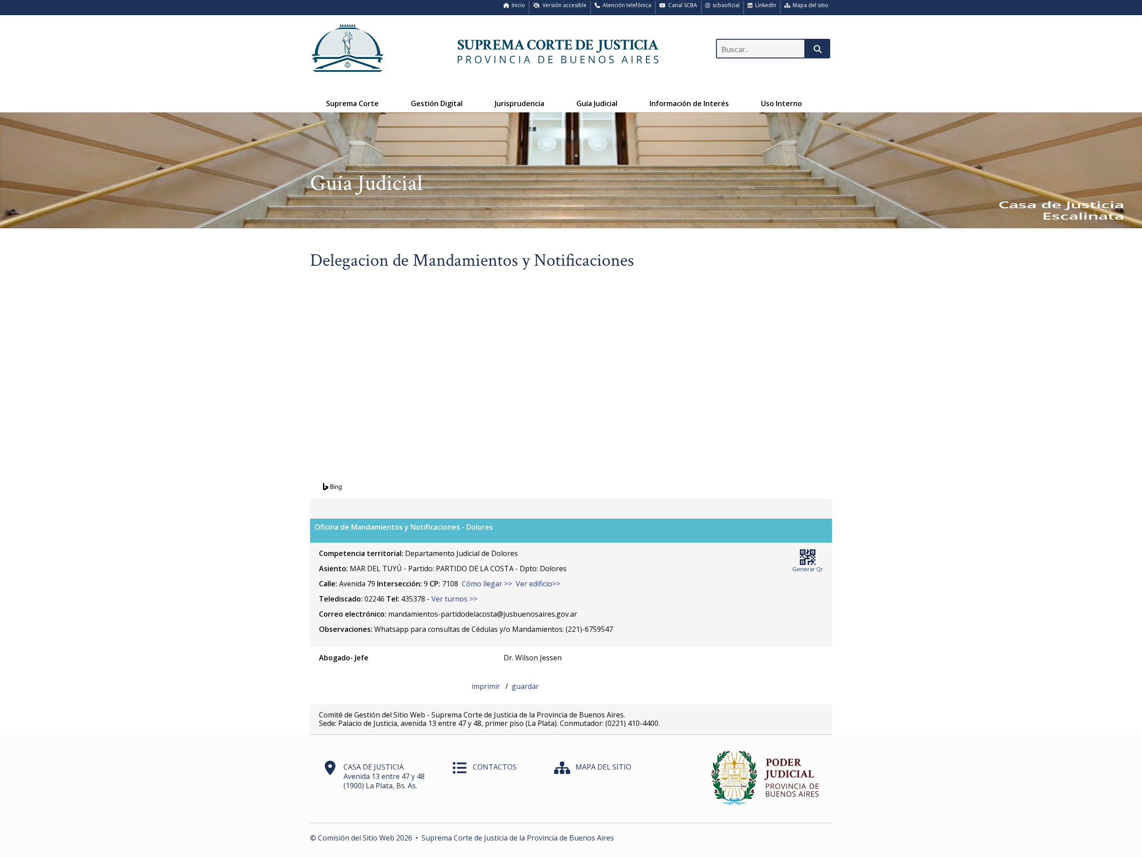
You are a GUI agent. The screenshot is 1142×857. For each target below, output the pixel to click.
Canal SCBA (681, 5)
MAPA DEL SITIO (603, 767)
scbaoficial (725, 5)
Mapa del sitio (809, 5)
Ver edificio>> (538, 584)
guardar (525, 686)
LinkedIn (764, 5)
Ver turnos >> (454, 599)
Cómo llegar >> (487, 584)
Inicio (517, 5)
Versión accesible (563, 5)
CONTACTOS (495, 767)
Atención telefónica (625, 5)
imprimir (487, 686)
